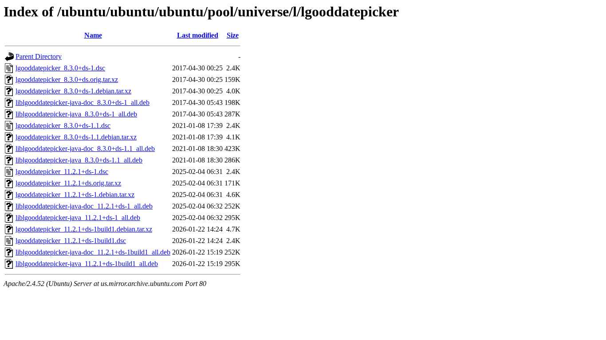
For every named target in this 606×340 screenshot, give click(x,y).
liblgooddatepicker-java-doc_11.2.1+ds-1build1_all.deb (93, 252)
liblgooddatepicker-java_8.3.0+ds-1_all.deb (76, 114)
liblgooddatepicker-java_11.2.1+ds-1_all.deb (78, 217)
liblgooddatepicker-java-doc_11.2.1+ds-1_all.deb (84, 206)
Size (233, 35)
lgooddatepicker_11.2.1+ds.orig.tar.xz (68, 183)
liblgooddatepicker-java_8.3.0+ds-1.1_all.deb (79, 160)
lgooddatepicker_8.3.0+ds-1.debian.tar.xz (73, 91)
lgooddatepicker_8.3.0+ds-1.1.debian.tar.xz (76, 137)
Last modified (197, 35)
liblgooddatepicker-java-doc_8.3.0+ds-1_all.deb (83, 102)
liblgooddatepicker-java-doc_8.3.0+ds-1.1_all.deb (85, 148)
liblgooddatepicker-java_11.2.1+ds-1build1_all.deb (87, 263)
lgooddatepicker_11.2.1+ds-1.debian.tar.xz (75, 194)
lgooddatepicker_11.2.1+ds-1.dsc (62, 171)
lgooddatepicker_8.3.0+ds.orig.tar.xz (67, 79)
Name (93, 35)
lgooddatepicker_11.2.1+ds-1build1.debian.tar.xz (84, 229)
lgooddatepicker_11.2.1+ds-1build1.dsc (71, 240)
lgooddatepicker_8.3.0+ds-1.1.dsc (63, 125)
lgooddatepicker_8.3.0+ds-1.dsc (60, 68)
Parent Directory (39, 56)
